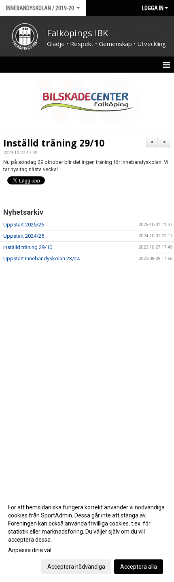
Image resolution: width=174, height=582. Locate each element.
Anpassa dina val (29, 550)
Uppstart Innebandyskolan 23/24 (41, 258)
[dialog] (87, 536)
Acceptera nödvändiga (76, 566)
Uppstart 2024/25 (23, 236)
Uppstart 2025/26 (23, 225)
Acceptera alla (138, 566)
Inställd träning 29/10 (53, 142)
